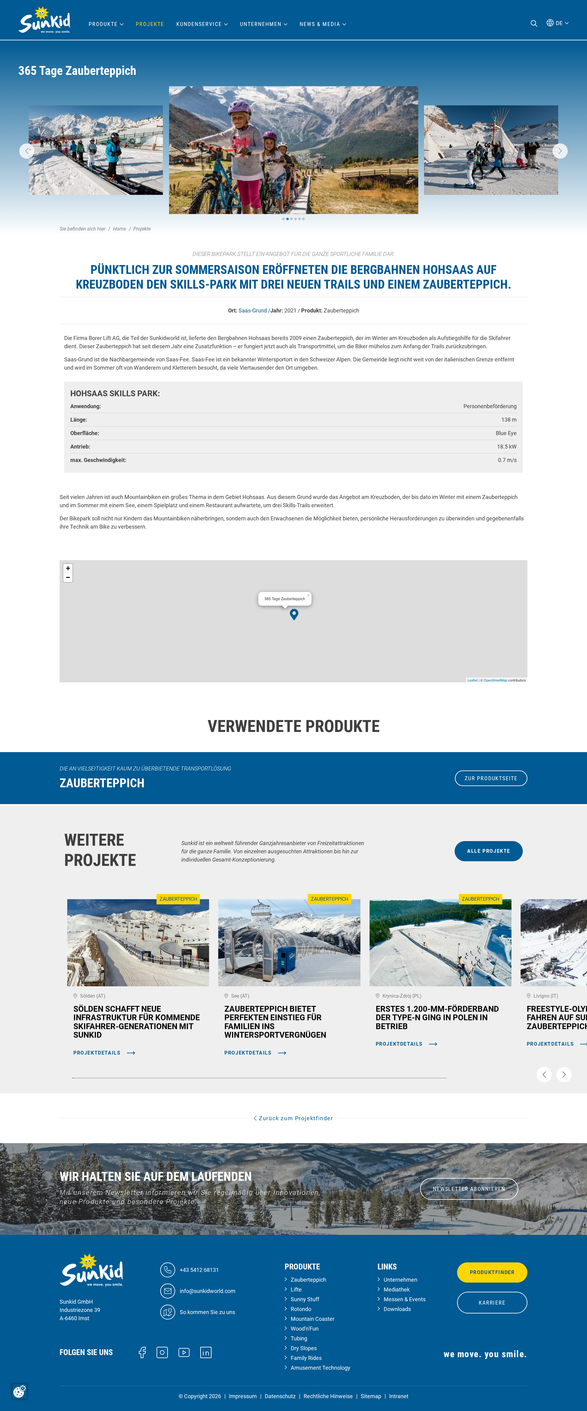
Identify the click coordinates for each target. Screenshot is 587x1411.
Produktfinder (492, 1272)
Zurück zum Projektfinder (295, 1118)
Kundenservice (199, 24)
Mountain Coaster (312, 1319)
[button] (27, 151)
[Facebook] (142, 1352)
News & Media (320, 24)
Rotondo (301, 1309)
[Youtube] (184, 1352)
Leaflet (472, 680)
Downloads (397, 1309)
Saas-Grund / (254, 310)
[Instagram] (162, 1352)
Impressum (243, 1396)
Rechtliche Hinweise (328, 1396)
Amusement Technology (320, 1368)
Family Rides (306, 1358)
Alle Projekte (488, 851)
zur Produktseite (491, 778)
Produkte (103, 24)
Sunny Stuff (305, 1299)
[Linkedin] (206, 1352)
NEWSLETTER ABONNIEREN (469, 1189)
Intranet (398, 1396)
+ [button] (68, 568)
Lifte (296, 1289)
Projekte (150, 24)
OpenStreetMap (495, 680)
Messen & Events (405, 1299)
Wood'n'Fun (305, 1328)
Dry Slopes (304, 1348)
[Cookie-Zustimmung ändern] (19, 1391)
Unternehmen (400, 1279)
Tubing (299, 1338)
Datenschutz (280, 1396)
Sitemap (371, 1396)
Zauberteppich (308, 1279)
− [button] (68, 577)
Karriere (492, 1302)
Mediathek (397, 1289)
